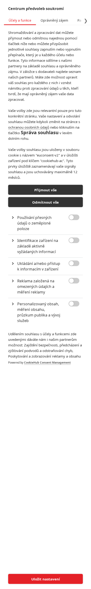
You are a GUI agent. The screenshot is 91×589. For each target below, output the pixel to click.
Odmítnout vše (45, 202)
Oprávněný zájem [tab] (54, 20)
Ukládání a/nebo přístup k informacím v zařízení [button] (38, 266)
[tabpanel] (45, 202)
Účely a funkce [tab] (20, 20)
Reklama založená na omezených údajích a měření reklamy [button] (35, 286)
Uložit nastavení (45, 579)
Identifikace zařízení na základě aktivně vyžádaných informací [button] (37, 246)
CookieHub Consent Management (47, 362)
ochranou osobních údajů (28, 127)
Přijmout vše (45, 190)
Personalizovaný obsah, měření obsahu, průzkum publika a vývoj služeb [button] (38, 312)
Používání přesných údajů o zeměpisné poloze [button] (34, 223)
